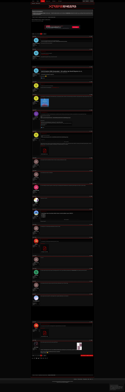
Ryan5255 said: (43, 69)
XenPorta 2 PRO (59, 382)
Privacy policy (85, 379)
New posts (33, 3)
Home (33, 1)
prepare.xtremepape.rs (37, 14)
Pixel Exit (72, 381)
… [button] (36, 33)
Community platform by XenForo (60, 381)
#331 (91, 196)
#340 (91, 340)
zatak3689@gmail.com (55, 87)
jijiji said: (42, 84)
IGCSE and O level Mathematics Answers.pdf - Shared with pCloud (52, 122)
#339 (91, 321)
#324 (91, 81)
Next (44, 33)
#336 (91, 268)
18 (42, 33)
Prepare (60, 1)
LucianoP (36, 203)
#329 (91, 170)
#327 (91, 131)
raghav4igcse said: (44, 38)
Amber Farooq (36, 164)
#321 (91, 36)
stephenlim (36, 275)
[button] (35, 1)
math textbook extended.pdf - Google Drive (47, 74)
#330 (91, 183)
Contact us (75, 379)
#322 (91, 49)
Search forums (38, 3)
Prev (33, 33)
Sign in (79, 13)
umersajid (36, 116)
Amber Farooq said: (44, 239)
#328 (91, 157)
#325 (91, 94)
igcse (42, 21)
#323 (91, 66)
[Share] (89, 36)
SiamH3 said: (43, 51)
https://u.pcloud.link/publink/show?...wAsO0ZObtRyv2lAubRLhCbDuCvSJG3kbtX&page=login (56, 117)
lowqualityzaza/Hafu (36, 301)
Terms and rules (80, 379)
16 (39, 33)
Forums (43, 1)
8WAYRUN (67, 382)
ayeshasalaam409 (36, 190)
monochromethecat (36, 43)
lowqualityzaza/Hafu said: (45, 324)
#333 (91, 224)
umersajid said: (43, 133)
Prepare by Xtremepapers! (37, 11)
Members (54, 1)
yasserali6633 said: (44, 112)
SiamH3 (36, 244)
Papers (38, 1)
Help (88, 379)
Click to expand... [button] (66, 141)
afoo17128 (33, 21)
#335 (91, 255)
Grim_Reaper (36, 347)
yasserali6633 (36, 88)
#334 (91, 237)
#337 (91, 281)
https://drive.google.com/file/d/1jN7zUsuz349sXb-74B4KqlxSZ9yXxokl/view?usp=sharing (54, 41)
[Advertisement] (61, 63)
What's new (48, 1)
